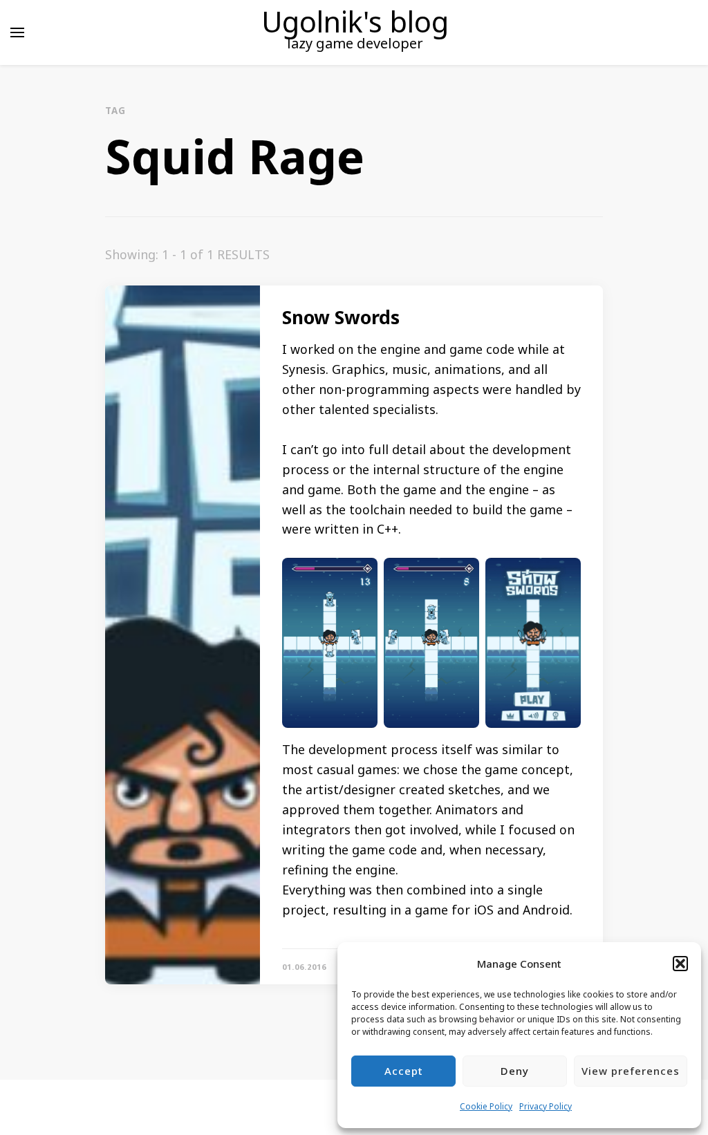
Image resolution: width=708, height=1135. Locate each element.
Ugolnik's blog (355, 21)
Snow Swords (341, 317)
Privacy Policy (545, 1106)
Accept (403, 1071)
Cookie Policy (486, 1106)
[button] (680, 963)
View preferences (630, 1071)
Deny (515, 1071)
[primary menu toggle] (17, 32)
